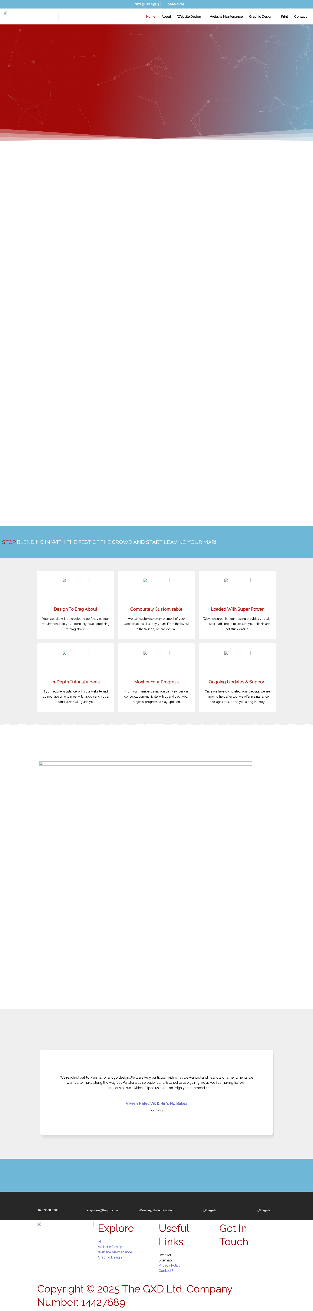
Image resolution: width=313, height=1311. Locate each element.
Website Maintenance (226, 16)
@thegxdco (210, 1210)
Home (150, 16)
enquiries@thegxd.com (102, 1210)
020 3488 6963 (48, 1210)
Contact (300, 16)
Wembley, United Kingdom (156, 1210)
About (166, 16)
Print (284, 16)
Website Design (189, 16)
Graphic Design (260, 16)
